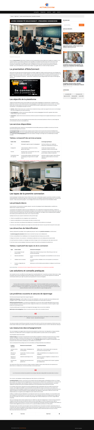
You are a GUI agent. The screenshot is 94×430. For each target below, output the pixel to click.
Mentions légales (78, 428)
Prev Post (23, 413)
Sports (58, 12)
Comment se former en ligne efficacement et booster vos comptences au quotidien (36, 267)
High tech (67, 96)
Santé (54, 12)
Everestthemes (22, 428)
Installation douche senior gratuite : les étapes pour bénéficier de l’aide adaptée (73, 65)
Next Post (48, 413)
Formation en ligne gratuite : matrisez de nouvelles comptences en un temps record (36, 160)
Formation (42, 12)
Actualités (36, 12)
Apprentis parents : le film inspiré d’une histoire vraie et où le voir (73, 46)
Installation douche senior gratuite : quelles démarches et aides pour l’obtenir (73, 84)
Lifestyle (49, 12)
